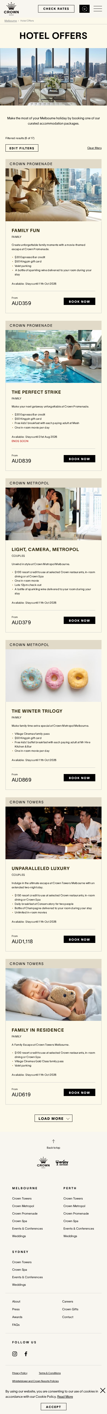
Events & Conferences (27, 1228)
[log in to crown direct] (85, 9)
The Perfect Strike (36, 392)
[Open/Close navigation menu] (98, 9)
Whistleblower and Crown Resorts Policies (35, 1381)
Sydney (20, 1251)
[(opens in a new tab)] (14, 1353)
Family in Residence (38, 1030)
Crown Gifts (70, 1309)
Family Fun (26, 230)
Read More (65, 1396)
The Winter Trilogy (37, 711)
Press (16, 1309)
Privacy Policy (19, 1373)
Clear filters (94, 147)
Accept (53, 1406)
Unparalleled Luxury (41, 868)
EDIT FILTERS (21, 148)
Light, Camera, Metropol (45, 549)
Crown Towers (22, 1198)
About (16, 1301)
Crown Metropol (23, 1206)
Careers (67, 1301)
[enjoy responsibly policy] (62, 1162)
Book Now (79, 301)
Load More (51, 1119)
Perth (70, 1188)
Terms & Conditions (50, 1373)
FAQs (16, 1324)
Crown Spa (19, 1221)
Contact (67, 1317)
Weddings (19, 1236)
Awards (17, 1317)
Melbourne (10, 20)
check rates (56, 8)
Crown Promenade (25, 1213)
